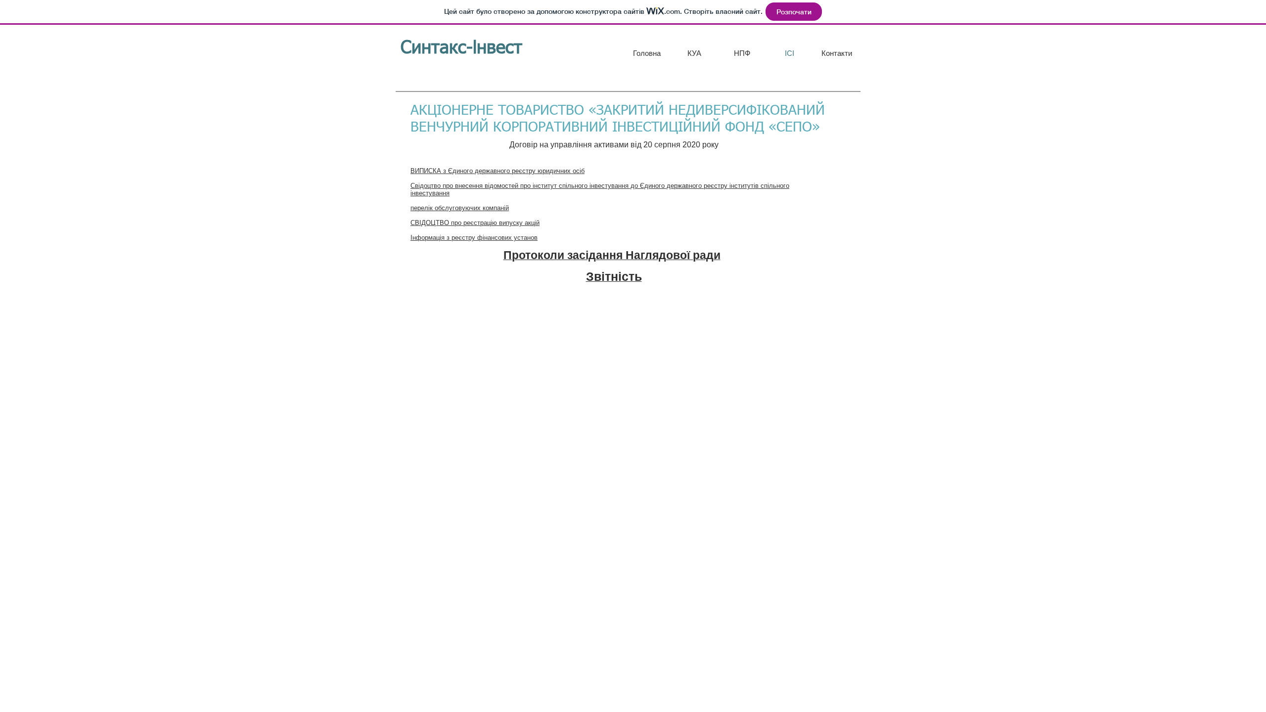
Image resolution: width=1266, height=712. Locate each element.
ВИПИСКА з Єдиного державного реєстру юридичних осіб (497, 171)
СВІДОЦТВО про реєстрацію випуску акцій (475, 222)
